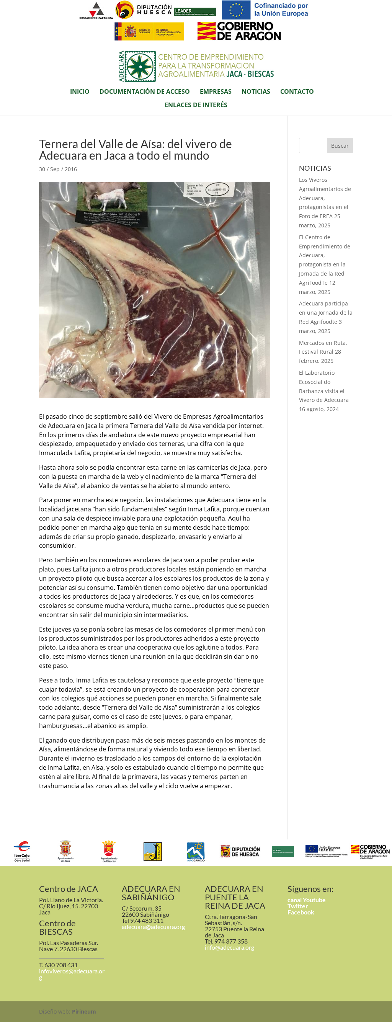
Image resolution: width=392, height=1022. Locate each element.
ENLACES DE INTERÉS (196, 105)
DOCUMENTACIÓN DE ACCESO (145, 92)
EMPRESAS (216, 92)
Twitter (297, 905)
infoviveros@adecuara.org (72, 974)
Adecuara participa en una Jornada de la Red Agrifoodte (326, 312)
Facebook (300, 912)
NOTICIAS (256, 92)
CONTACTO (297, 92)
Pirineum (84, 1011)
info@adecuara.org (229, 947)
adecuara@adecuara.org (153, 926)
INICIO (80, 92)
